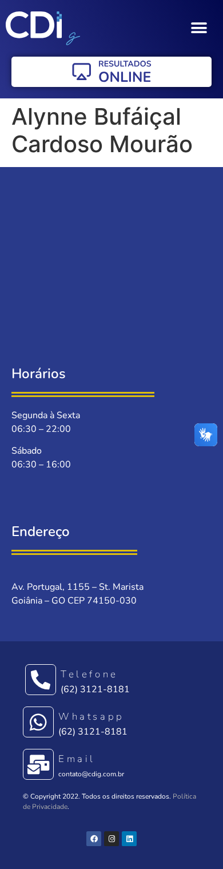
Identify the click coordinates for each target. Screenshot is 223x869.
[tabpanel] (111, 266)
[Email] (38, 764)
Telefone (89, 674)
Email (76, 758)
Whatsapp (91, 716)
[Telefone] (40, 679)
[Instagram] (111, 838)
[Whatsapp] (38, 722)
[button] (199, 28)
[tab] (111, 172)
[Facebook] (93, 838)
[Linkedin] (129, 838)
